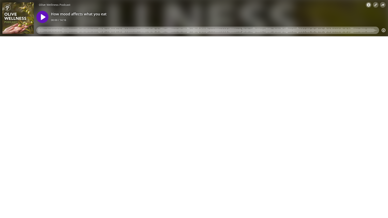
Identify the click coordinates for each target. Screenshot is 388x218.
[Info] (368, 5)
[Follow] (376, 5)
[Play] (42, 17)
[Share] (383, 5)
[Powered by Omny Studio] (384, 30)
